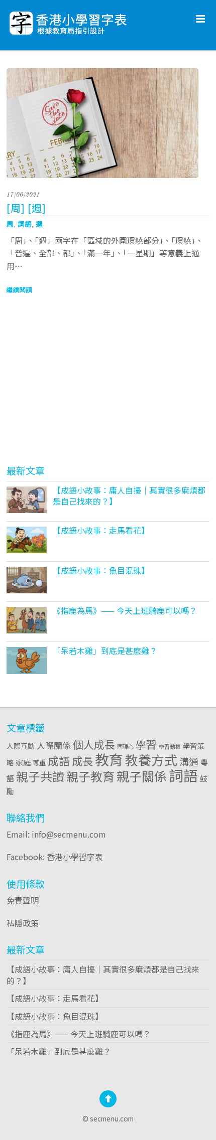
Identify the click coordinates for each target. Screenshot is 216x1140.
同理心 (125, 746)
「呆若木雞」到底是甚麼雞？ (105, 650)
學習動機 (170, 746)
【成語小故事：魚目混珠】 (101, 570)
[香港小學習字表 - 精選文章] (94, 20)
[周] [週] (26, 208)
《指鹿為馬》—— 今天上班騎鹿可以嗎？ (125, 610)
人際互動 (21, 746)
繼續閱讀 (20, 289)
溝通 (188, 761)
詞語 (25, 224)
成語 (59, 760)
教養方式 (151, 759)
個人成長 (94, 744)
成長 (82, 760)
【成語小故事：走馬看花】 (101, 530)
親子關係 (142, 776)
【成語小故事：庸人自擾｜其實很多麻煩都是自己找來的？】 (129, 495)
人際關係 (54, 745)
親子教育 (90, 776)
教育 (109, 759)
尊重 (39, 762)
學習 (146, 744)
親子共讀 (40, 776)
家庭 (23, 761)
